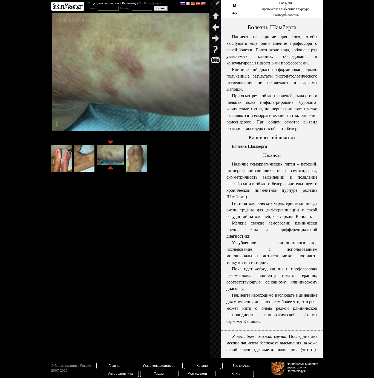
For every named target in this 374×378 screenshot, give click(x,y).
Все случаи (241, 366)
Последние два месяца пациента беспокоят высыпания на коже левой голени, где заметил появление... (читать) (271, 343)
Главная (115, 366)
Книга (236, 374)
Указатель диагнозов (159, 366)
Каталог (203, 366)
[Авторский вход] (215, 5)
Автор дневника (120, 374)
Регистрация (152, 3)
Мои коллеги (197, 374)
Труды (159, 374)
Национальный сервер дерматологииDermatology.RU (302, 367)
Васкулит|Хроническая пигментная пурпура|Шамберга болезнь (285, 9)
